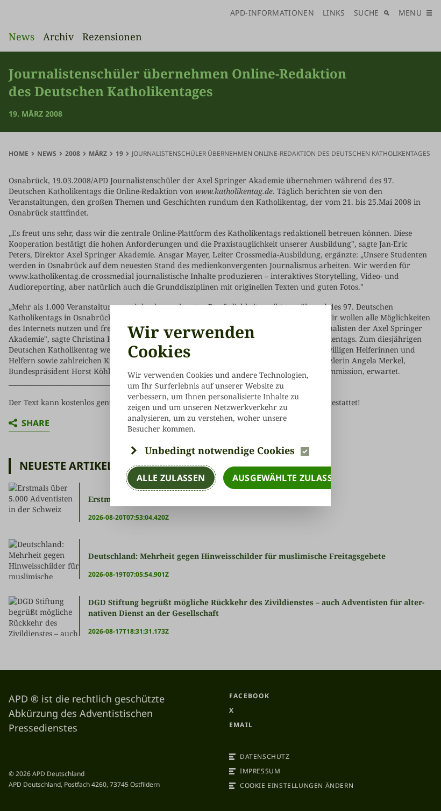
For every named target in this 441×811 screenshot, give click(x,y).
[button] (220, 450)
